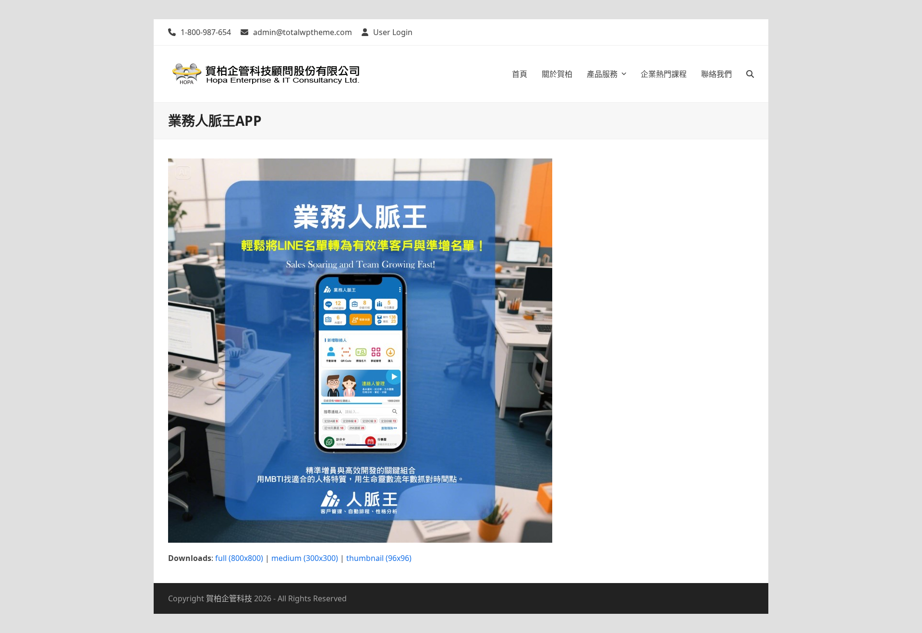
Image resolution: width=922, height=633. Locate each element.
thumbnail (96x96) (379, 558)
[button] (750, 74)
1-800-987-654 (206, 32)
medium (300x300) (304, 558)
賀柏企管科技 (229, 598)
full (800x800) (239, 558)
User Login (392, 32)
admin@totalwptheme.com (302, 32)
